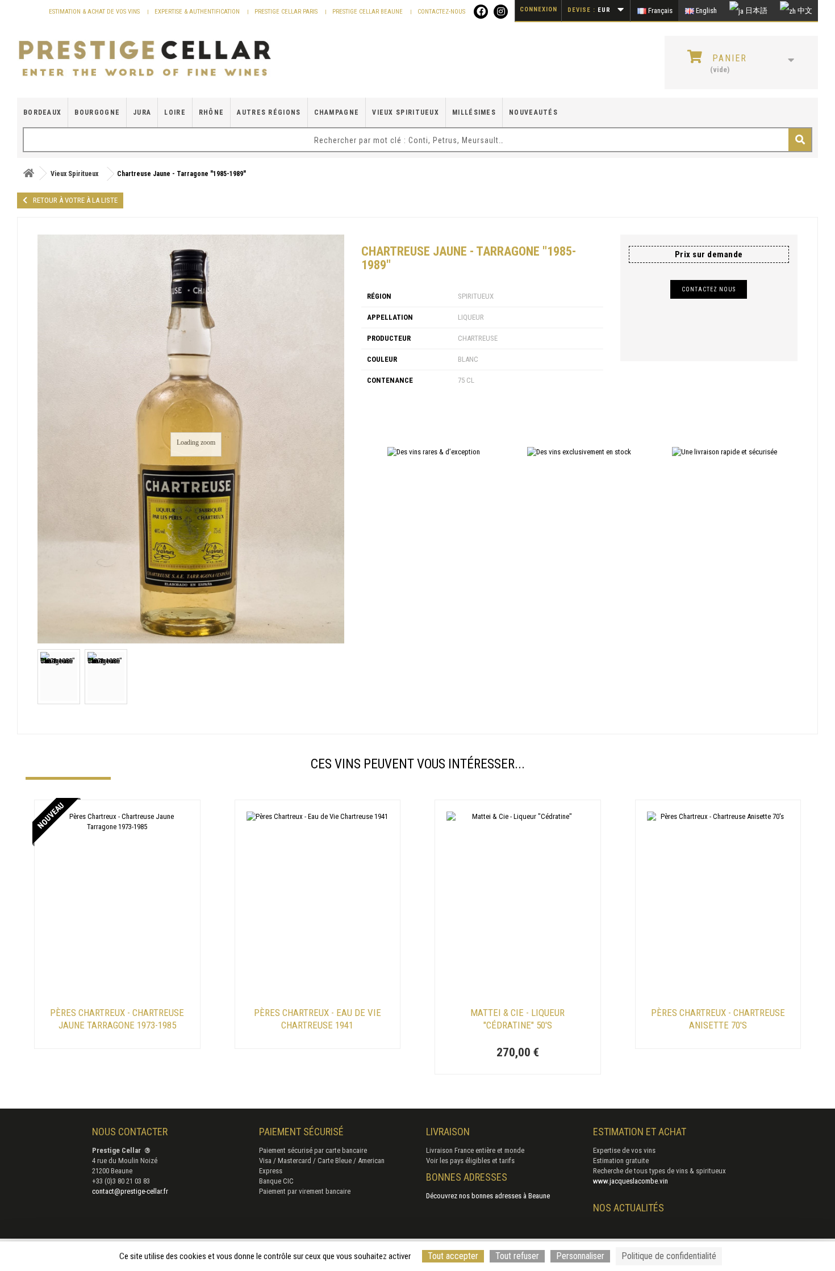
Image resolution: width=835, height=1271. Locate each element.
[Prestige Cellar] (145, 59)
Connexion (538, 9)
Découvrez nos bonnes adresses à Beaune (488, 1195)
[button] (31, 939)
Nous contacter (130, 1132)
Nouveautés (533, 112)
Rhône (211, 112)
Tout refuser (517, 1256)
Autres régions (268, 112)
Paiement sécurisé (301, 1132)
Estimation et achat (639, 1132)
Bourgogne (97, 112)
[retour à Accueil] (28, 173)
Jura (142, 112)
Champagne (337, 112)
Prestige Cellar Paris (286, 11)
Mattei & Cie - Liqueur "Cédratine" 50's (517, 1019)
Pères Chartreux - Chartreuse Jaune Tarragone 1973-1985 (117, 1019)
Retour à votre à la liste (75, 200)
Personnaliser (580, 1256)
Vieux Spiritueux (405, 112)
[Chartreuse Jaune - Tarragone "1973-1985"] (59, 676)
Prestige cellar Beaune (368, 11)
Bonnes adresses (466, 1177)
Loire (175, 112)
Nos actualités (628, 1208)
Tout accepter (453, 1256)
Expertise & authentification (198, 11)
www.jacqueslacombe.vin (630, 1181)
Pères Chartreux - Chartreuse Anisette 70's (718, 1019)
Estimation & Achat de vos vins (95, 11)
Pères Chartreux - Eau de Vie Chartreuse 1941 (317, 1019)
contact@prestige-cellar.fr (130, 1191)
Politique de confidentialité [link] (668, 1256)
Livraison (448, 1132)
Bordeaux (42, 112)
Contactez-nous (441, 11)
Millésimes (474, 112)
